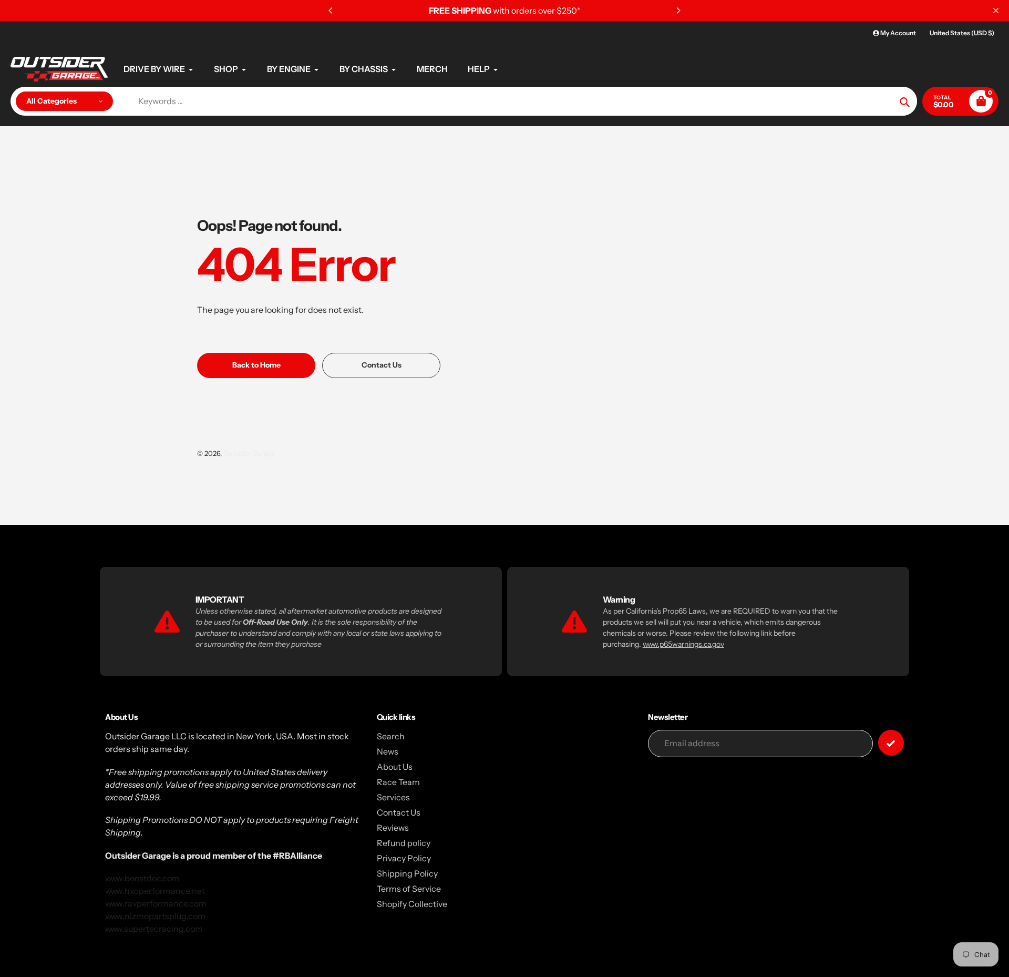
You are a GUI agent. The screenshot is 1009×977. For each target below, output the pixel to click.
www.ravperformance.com (156, 903)
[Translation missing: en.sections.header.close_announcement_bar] (996, 10)
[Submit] (891, 743)
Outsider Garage (249, 453)
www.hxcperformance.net (155, 891)
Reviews (393, 827)
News (387, 751)
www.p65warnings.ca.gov (683, 644)
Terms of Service (409, 888)
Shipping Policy (407, 873)
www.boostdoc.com (142, 878)
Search (391, 736)
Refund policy (403, 843)
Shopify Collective (412, 904)
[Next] (678, 10)
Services (393, 797)
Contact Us (398, 812)
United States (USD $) (962, 33)
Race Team (398, 782)
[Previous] (331, 10)
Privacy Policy (404, 858)
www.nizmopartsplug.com (155, 916)
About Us (395, 766)
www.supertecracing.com (154, 928)
